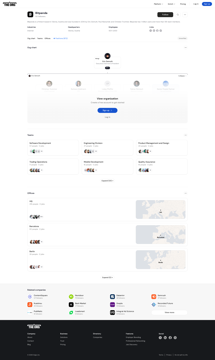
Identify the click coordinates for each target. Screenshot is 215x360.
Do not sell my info (181, 355)
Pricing (63, 344)
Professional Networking (135, 341)
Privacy (169, 355)
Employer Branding (133, 337)
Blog (29, 344)
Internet (30, 31)
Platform (157, 4)
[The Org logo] (34, 326)
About (29, 337)
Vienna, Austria (74, 31)
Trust (62, 341)
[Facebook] (170, 337)
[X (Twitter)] (160, 337)
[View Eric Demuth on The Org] (107, 56)
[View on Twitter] (150, 30)
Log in (195, 4)
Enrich (170, 4)
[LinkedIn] (165, 337)
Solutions (63, 337)
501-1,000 (113, 31)
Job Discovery (131, 344)
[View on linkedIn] (154, 30)
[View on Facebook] (157, 30)
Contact (30, 341)
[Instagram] (175, 337)
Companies (97, 337)
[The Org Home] (9, 4)
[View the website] (161, 30)
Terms (161, 355)
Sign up (207, 4)
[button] (107, 62)
